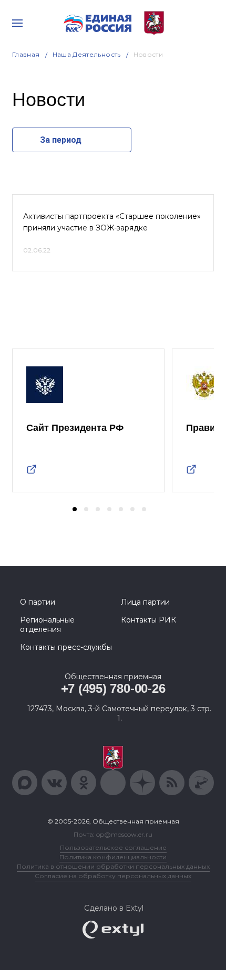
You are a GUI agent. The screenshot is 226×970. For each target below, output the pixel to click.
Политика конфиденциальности (113, 857)
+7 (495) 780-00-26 (113, 688)
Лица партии (145, 602)
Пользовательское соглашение (113, 847)
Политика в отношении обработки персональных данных (113, 866)
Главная (26, 54)
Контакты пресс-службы (66, 647)
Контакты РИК (148, 620)
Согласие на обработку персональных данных (113, 876)
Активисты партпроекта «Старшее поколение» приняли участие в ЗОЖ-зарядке (112, 222)
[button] (75, 509)
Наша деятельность (87, 54)
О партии (37, 602)
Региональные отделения (47, 624)
